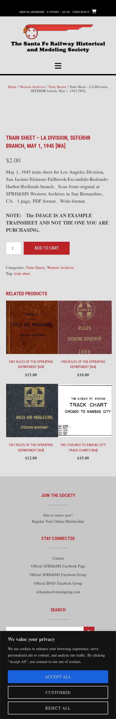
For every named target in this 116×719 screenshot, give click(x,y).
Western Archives (32, 86)
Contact (58, 558)
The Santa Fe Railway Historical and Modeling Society (58, 45)
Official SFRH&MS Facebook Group (58, 574)
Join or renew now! (58, 515)
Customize (58, 692)
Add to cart (47, 248)
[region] (58, 675)
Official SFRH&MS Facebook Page (58, 566)
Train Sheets (57, 86)
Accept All (58, 676)
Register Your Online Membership (58, 521)
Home (12, 86)
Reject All (58, 708)
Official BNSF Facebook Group (58, 583)
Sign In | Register (31, 12)
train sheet (22, 273)
